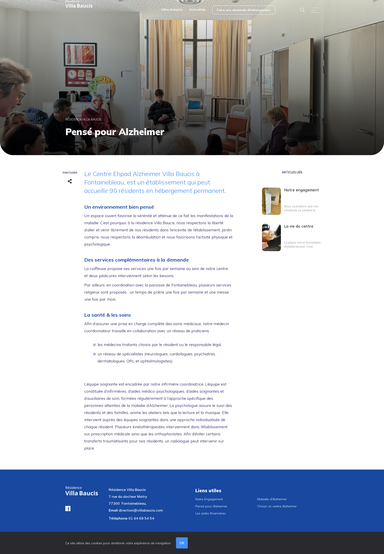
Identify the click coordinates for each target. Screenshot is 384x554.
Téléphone (118, 518)
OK (182, 543)
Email (113, 510)
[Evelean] (79, 3)
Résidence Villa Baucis (83, 119)
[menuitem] (172, 10)
